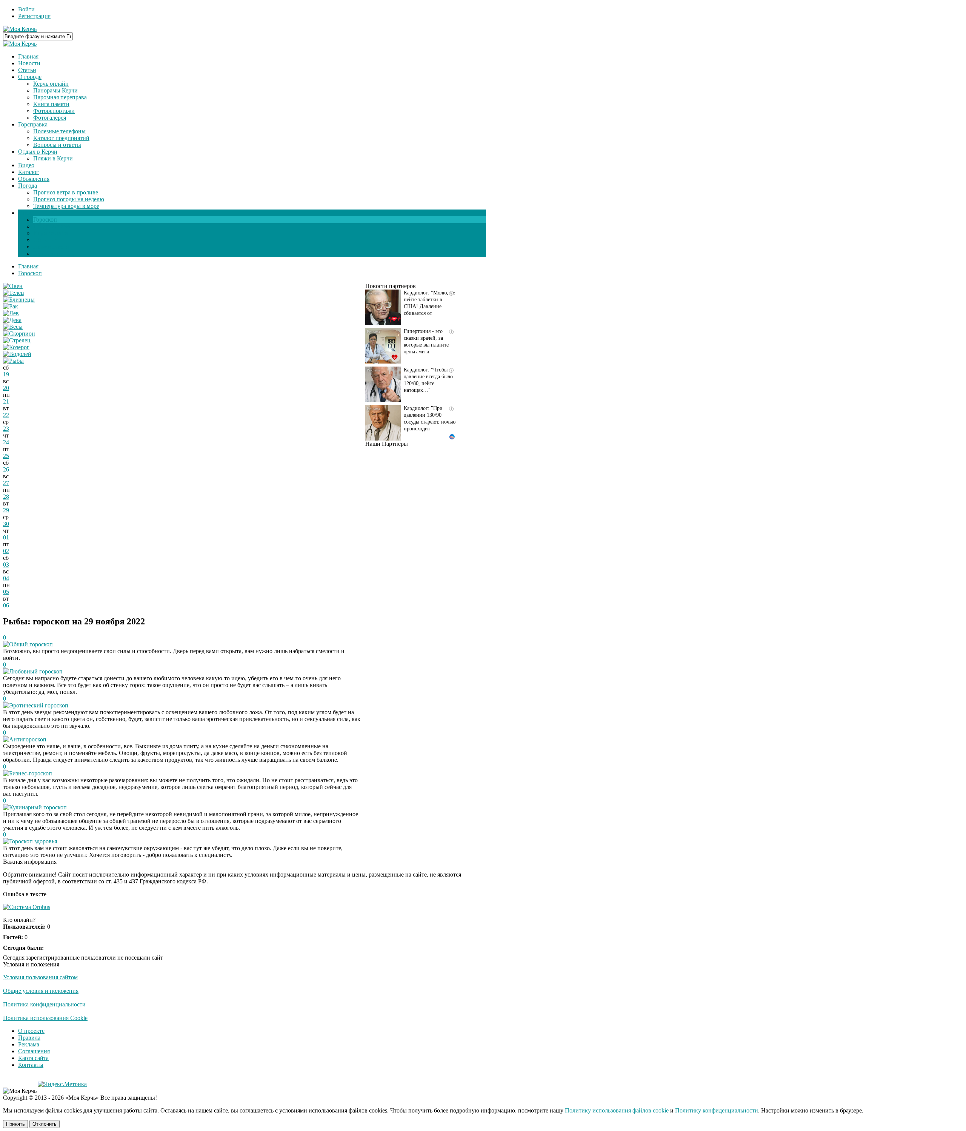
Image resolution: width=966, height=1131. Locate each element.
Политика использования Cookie (45, 1018)
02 (6, 551)
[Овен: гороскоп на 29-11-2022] (13, 286)
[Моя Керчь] (20, 29)
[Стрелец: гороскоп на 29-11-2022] (17, 340)
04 (6, 578)
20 (6, 388)
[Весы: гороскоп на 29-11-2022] (13, 327)
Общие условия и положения (40, 991)
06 (6, 605)
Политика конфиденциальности (44, 1004)
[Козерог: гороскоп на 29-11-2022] (16, 347)
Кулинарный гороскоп (38, 807)
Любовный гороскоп (36, 671)
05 (6, 592)
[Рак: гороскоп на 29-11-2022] (10, 306)
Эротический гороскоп (38, 705)
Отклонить (44, 1124)
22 (6, 415)
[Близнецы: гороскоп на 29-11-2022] (19, 299)
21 (6, 401)
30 (6, 524)
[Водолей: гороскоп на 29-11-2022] (17, 354)
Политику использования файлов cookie (617, 1110)
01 (6, 537)
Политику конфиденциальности (716, 1110)
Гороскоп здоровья (33, 841)
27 (6, 483)
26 (6, 469)
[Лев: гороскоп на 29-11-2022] (11, 313)
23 (6, 428)
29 (6, 510)
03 (6, 564)
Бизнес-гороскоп (30, 773)
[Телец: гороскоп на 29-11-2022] (13, 293)
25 (6, 456)
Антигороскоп (27, 739)
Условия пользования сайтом (40, 977)
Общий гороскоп (31, 644)
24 (6, 442)
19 (6, 374)
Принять (15, 1124)
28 (6, 496)
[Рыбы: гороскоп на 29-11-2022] (13, 360)
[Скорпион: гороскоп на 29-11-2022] (19, 333)
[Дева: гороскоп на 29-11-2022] (12, 320)
